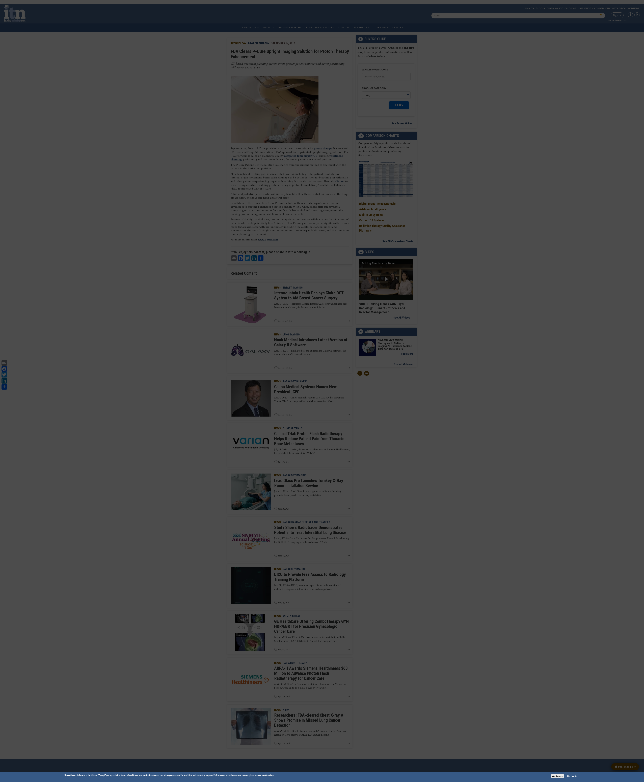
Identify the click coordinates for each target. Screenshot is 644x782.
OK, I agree (557, 776)
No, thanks (572, 776)
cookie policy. (268, 775)
